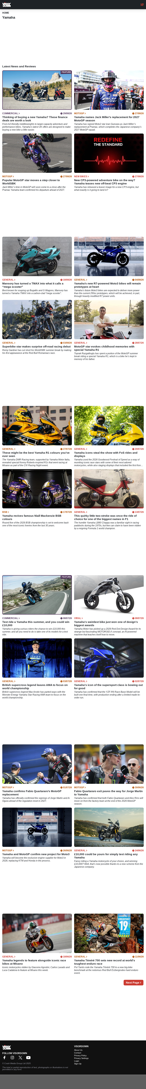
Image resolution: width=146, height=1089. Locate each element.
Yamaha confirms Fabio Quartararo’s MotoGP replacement (31, 793)
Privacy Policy (80, 1055)
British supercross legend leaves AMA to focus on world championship (35, 686)
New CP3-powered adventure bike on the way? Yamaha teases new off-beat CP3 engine (104, 182)
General (8, 280)
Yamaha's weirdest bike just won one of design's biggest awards (106, 623)
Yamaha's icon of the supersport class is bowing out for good (108, 686)
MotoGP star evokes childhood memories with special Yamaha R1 (104, 348)
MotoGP (79, 113)
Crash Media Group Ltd (15, 1063)
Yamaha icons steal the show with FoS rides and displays (105, 454)
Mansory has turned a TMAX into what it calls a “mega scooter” (32, 285)
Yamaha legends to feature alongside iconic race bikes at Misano (34, 962)
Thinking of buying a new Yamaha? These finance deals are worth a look (35, 119)
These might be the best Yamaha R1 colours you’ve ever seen (36, 454)
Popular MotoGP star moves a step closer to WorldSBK (31, 182)
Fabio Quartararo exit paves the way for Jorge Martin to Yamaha (108, 793)
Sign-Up (77, 1064)
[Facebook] (5, 1058)
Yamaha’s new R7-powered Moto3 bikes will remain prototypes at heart (107, 285)
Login (76, 1061)
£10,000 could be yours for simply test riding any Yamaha (106, 856)
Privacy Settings (81, 1058)
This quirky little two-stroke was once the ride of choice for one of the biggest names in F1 (105, 517)
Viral (77, 618)
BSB (4, 512)
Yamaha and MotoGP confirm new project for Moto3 (36, 854)
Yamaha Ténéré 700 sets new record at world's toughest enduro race (104, 962)
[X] (21, 1058)
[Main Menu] (142, 4)
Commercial (10, 113)
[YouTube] (29, 1058)
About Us (78, 1050)
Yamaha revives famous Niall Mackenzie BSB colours (31, 517)
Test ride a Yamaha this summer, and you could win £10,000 (35, 623)
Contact (77, 1053)
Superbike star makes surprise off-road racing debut (36, 346)
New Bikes (80, 176)
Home (5, 13)
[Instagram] (13, 1058)
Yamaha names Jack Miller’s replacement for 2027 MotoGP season (106, 119)
